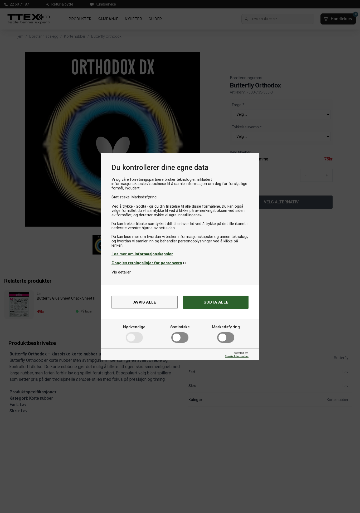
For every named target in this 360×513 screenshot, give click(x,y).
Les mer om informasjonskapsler (142, 254)
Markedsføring (226, 327)
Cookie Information (237, 356)
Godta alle (215, 302)
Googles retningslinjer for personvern (146, 263)
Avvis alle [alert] (144, 302)
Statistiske (180, 327)
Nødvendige (134, 327)
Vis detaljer (121, 272)
